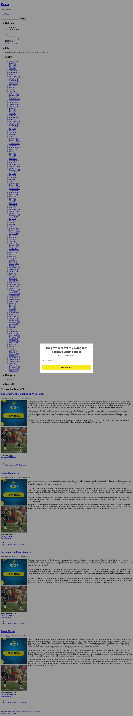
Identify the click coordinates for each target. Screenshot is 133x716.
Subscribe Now (66, 367)
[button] (66, 350)
